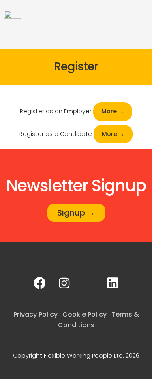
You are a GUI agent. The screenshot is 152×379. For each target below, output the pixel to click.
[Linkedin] (113, 283)
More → (112, 111)
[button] (142, 15)
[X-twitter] (88, 283)
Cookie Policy (84, 314)
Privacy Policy (35, 314)
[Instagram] (64, 283)
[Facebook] (40, 283)
